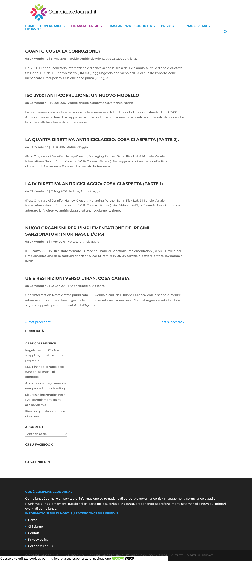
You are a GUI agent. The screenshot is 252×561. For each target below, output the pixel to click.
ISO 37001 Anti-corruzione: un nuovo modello (82, 95)
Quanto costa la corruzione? (62, 51)
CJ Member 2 (39, 58)
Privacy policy (38, 539)
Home (30, 26)
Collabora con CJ (40, 546)
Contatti (34, 533)
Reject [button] (129, 558)
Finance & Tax (195, 26)
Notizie (74, 58)
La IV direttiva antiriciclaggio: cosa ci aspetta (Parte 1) (94, 183)
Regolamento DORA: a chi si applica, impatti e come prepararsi (44, 355)
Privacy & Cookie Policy (152, 555)
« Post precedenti (38, 322)
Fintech (32, 28)
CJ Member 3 (39, 147)
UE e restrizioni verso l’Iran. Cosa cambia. (78, 278)
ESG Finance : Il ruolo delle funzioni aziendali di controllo (45, 372)
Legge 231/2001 (112, 58)
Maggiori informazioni (151, 558)
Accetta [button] (118, 558)
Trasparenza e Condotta (130, 26)
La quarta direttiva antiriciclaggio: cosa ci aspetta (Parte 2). (102, 139)
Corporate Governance (106, 103)
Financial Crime (85, 26)
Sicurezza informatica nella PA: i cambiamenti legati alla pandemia (45, 400)
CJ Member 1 (39, 103)
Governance (51, 26)
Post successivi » (172, 322)
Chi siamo (35, 526)
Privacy (168, 26)
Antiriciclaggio (90, 58)
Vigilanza (131, 58)
